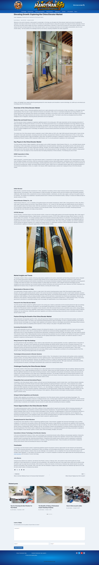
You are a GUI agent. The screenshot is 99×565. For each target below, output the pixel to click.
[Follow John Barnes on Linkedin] (22, 470)
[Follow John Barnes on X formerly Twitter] (17, 470)
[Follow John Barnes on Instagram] (19, 470)
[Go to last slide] (10, 499)
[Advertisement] (49, 178)
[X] (79, 553)
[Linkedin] (84, 553)
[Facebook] (77, 553)
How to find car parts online (74, 505)
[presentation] (21, 494)
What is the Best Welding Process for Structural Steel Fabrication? (29, 475)
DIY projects (70, 11)
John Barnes (14, 509)
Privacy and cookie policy (31, 555)
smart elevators (17, 454)
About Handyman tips (21, 553)
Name (16, 543)
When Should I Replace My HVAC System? (75, 475)
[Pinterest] (82, 553)
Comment (17, 528)
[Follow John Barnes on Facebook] (15, 470)
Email (52, 543)
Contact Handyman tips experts (39, 553)
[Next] (88, 499)
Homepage (23, 11)
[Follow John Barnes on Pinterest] (24, 470)
